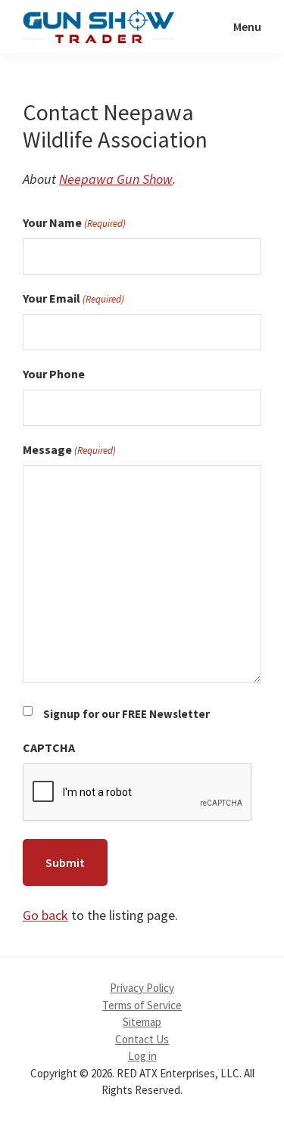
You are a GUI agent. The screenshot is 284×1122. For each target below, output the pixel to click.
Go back (45, 915)
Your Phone (54, 373)
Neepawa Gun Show (116, 179)
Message (69, 449)
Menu (247, 26)
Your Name (74, 222)
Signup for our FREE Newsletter (126, 714)
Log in (142, 1056)
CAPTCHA (49, 747)
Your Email (73, 298)
